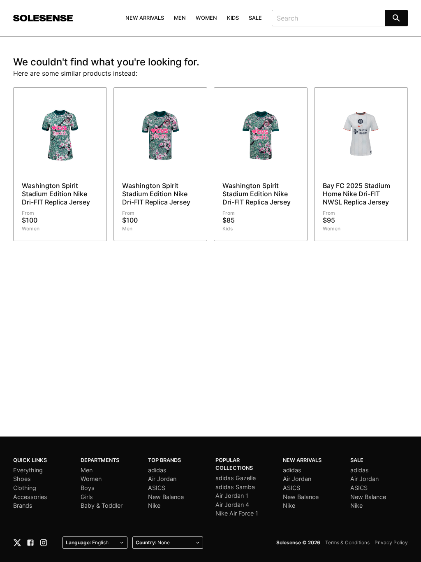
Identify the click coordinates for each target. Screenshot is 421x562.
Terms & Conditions (347, 542)
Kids (233, 18)
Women (206, 18)
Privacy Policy (391, 542)
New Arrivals (144, 18)
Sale (255, 18)
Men (180, 18)
